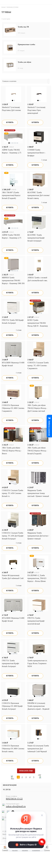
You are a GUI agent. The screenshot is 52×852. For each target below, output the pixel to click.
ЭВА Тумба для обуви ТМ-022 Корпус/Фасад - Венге (12, 451)
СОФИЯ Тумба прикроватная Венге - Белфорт (36, 153)
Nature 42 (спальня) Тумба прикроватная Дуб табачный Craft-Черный (38, 748)
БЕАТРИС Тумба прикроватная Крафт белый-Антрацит (36, 238)
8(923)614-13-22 (14, 798)
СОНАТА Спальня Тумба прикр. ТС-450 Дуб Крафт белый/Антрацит (12, 536)
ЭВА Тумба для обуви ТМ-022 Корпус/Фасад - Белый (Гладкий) (37, 451)
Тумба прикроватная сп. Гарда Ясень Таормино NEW (37, 663)
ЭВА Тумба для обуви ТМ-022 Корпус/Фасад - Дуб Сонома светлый (37, 408)
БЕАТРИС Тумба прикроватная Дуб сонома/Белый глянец (38, 195)
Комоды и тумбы (12, 7)
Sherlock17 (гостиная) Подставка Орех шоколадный (36, 110)
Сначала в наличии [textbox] (9, 81)
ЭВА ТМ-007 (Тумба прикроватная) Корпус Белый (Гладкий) (11, 195)
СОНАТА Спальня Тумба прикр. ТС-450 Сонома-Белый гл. (12, 493)
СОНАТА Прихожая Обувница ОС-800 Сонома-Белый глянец (13, 748)
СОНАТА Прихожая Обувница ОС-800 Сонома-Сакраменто (13, 408)
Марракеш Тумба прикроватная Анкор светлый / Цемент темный (38, 493)
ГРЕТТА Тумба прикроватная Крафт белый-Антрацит (10, 663)
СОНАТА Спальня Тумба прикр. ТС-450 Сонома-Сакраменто (38, 365)
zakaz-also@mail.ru (16, 806)
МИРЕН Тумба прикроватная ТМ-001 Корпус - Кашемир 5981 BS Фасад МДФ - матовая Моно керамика (13, 283)
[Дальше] (39, 777)
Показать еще (26, 771)
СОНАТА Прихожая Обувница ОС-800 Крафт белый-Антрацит (12, 706)
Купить (9, 122)
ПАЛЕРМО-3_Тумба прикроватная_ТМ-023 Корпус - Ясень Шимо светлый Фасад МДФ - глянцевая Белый (36, 581)
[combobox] (24, 81)
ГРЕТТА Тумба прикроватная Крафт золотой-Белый (36, 621)
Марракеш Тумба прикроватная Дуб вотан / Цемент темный (38, 536)
